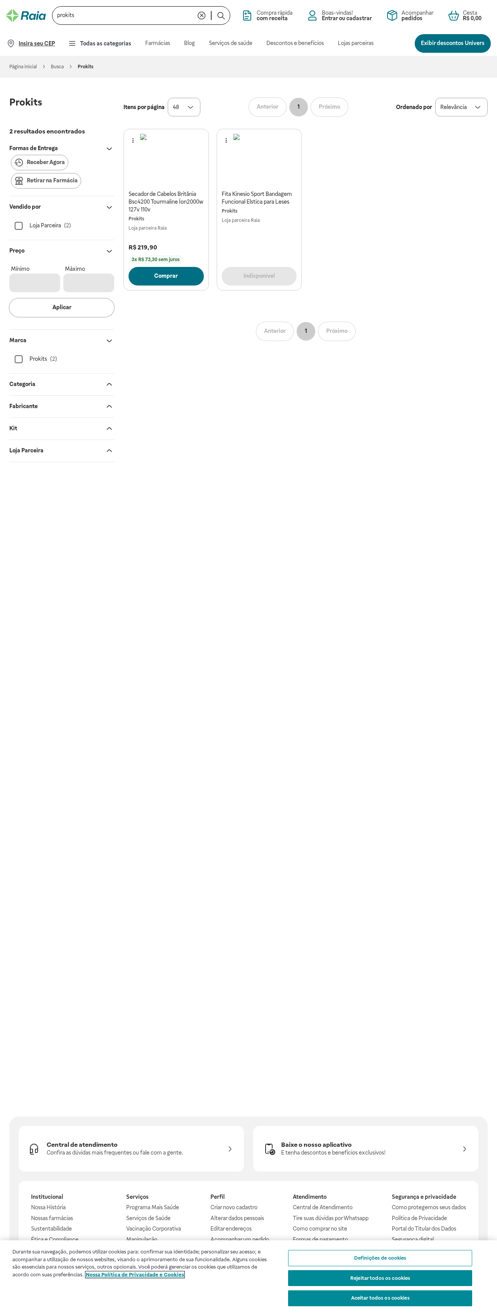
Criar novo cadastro (233, 1207)
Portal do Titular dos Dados (424, 1229)
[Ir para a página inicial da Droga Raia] (26, 15)
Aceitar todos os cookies (380, 1298)
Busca (57, 66)
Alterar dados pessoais (237, 1218)
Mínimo (20, 269)
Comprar (166, 276)
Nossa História (48, 1207)
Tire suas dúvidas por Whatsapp (330, 1218)
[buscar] (221, 15)
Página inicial (23, 66)
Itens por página (144, 107)
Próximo (329, 107)
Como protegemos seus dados (429, 1207)
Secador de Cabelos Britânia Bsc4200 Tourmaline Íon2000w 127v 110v (166, 202)
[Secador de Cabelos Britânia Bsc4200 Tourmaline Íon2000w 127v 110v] (166, 159)
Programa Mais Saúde (152, 1207)
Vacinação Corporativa (153, 1229)
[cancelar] (201, 15)
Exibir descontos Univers (453, 43)
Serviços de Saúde (148, 1218)
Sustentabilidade (51, 1229)
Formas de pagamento (320, 1239)
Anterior (267, 107)
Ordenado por (414, 107)
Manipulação (141, 1239)
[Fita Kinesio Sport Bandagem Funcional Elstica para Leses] (259, 159)
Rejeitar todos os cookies (380, 1278)
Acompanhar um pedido (239, 1239)
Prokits (136, 219)
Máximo (75, 269)
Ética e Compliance (54, 1239)
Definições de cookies (380, 1258)
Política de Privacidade (419, 1218)
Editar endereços (231, 1229)
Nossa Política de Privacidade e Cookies (135, 1275)
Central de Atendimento (323, 1207)
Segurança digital (413, 1239)
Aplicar (61, 307)
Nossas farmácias (52, 1218)
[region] (248, 1277)
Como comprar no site (320, 1229)
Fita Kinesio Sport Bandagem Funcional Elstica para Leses (257, 198)
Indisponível (259, 276)
